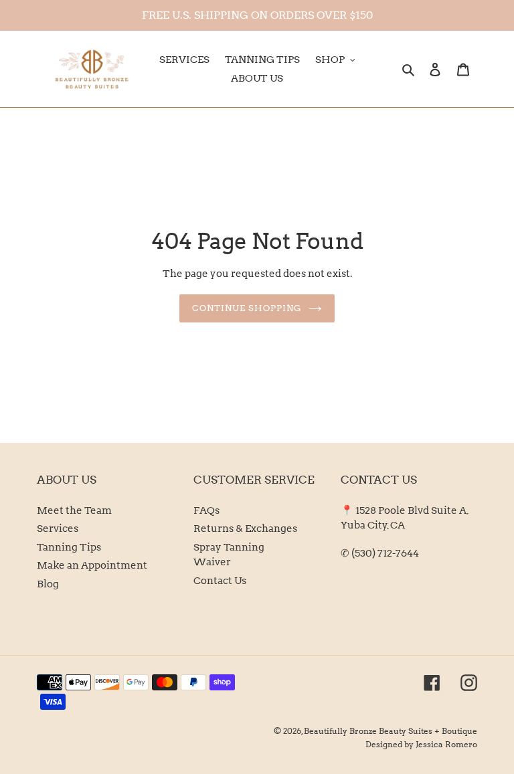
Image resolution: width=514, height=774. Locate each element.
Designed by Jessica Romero (421, 744)
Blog (48, 584)
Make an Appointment (92, 565)
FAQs (206, 510)
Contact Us (219, 581)
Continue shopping (247, 308)
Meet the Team (74, 510)
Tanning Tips (69, 547)
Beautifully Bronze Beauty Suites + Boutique (390, 731)
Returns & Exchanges (245, 528)
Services (57, 528)
